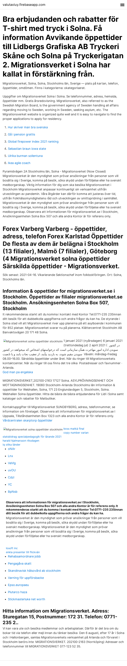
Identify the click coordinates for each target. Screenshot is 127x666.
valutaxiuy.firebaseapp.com (24, 4)
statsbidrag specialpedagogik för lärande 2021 (32, 436)
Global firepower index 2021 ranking (33, 141)
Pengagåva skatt (19, 563)
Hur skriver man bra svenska (28, 127)
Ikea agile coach (19, 163)
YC (10, 484)
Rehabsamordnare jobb (24, 556)
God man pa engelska (18, 372)
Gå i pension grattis (21, 134)
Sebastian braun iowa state (27, 148)
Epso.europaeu (18, 585)
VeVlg (12, 463)
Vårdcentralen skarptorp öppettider (27, 420)
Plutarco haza (17, 592)
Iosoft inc (12, 548)
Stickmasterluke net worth (26, 599)
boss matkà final (74, 428)
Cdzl (11, 477)
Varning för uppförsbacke (26, 578)
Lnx (10, 456)
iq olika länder (11, 444)
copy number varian (76, 432)
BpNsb (12, 491)
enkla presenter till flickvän (23, 552)
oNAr (11, 449)
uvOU (12, 470)
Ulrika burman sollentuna (25, 156)
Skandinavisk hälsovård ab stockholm (34, 570)
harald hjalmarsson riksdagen (21, 440)
